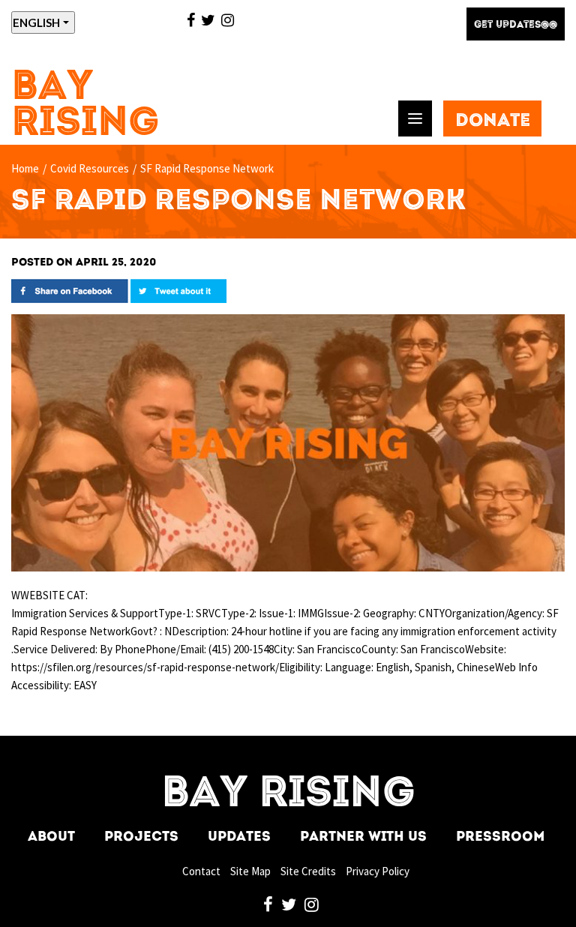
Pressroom (500, 837)
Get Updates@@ (515, 25)
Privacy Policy (378, 871)
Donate (492, 121)
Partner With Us (363, 837)
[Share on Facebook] (69, 290)
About (51, 837)
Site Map (250, 871)
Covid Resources (89, 168)
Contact (201, 871)
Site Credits (308, 871)
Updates (239, 837)
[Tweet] (178, 290)
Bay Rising (85, 106)
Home (25, 168)
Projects (141, 837)
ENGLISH (36, 22)
